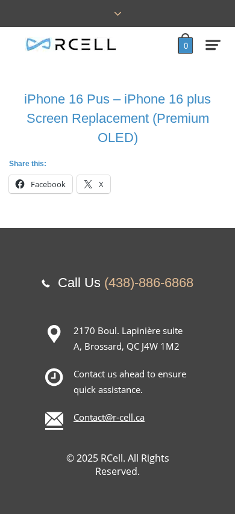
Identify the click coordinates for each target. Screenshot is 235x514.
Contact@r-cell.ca (109, 417)
